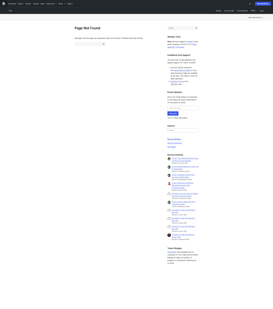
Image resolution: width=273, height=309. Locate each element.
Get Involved (168, 278)
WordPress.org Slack (182, 70)
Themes (63, 282)
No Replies (171, 147)
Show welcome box (255, 17)
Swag (166, 289)
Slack (190, 41)
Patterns (63, 289)
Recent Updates (174, 139)
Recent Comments (174, 143)
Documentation (117, 282)
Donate (166, 285)
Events (165, 282)
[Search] (196, 28)
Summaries (180, 47)
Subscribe (173, 113)
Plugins (62, 285)
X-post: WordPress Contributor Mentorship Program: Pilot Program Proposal (182, 185)
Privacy (11, 289)
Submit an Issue (177, 81)
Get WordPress (263, 4)
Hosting (11, 285)
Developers (116, 285)
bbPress (219, 285)
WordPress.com (221, 278)
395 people (171, 252)
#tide (194, 44)
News (10, 282)
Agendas (170, 47)
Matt (217, 282)
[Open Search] (250, 3)
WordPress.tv (117, 289)
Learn (114, 278)
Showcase (64, 278)
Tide (10, 11)
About (11, 278)
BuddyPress (220, 289)
